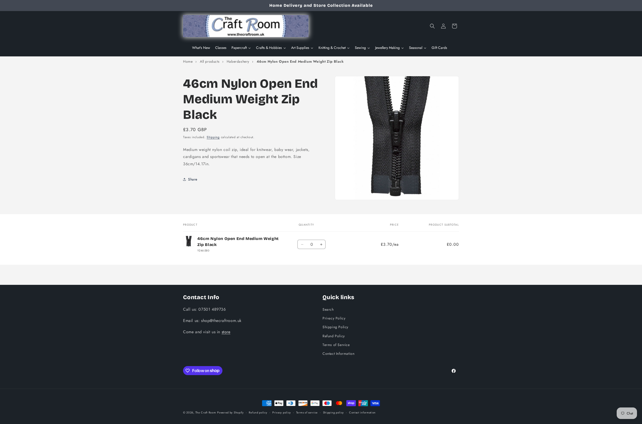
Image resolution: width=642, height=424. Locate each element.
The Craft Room (205, 412)
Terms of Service (336, 344)
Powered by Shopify (230, 412)
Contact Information (338, 353)
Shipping (213, 137)
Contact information (362, 412)
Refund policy (258, 412)
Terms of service (307, 412)
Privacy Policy (334, 318)
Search (328, 309)
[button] (432, 26)
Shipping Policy (335, 326)
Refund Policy (334, 335)
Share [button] (192, 179)
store (226, 331)
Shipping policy (333, 412)
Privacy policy (281, 412)
